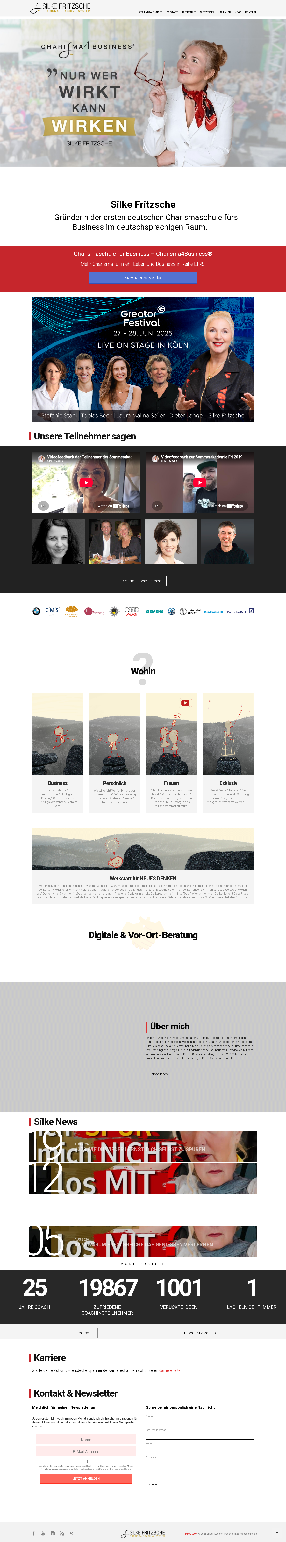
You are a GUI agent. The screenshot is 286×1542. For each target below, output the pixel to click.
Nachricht (151, 1457)
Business (58, 783)
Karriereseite (170, 1370)
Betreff (149, 1443)
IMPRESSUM (191, 1533)
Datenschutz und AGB (198, 1333)
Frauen (171, 783)
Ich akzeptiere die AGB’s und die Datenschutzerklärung (105, 1469)
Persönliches (157, 1074)
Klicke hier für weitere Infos (143, 277)
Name (149, 1416)
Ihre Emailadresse (156, 1429)
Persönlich (114, 783)
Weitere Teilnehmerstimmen (141, 581)
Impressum (84, 1333)
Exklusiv (228, 783)
